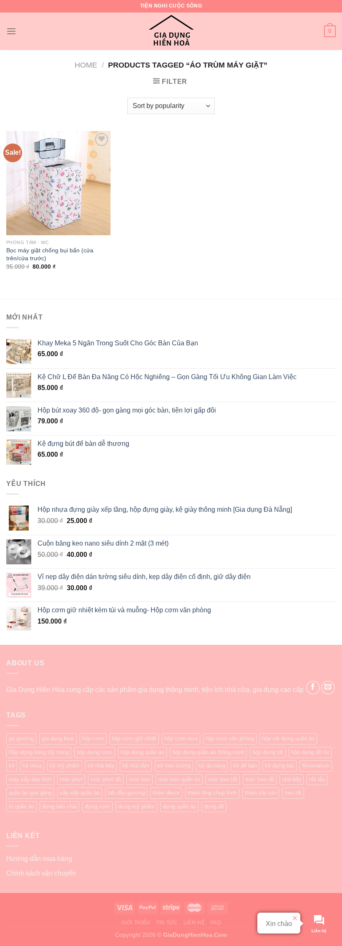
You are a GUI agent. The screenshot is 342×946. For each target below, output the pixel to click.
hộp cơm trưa (181, 738)
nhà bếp (291, 779)
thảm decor (166, 793)
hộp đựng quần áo (142, 752)
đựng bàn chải (59, 806)
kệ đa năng (212, 765)
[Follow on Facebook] (313, 687)
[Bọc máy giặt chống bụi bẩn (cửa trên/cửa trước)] (58, 183)
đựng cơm (97, 806)
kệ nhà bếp (101, 765)
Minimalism (315, 765)
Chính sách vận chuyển (41, 873)
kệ (12, 765)
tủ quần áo (21, 806)
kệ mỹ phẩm (65, 765)
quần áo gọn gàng (30, 793)
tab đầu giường (126, 793)
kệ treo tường (174, 765)
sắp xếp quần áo (80, 793)
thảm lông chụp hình (212, 793)
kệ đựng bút (279, 765)
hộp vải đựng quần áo (288, 738)
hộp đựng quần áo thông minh (208, 752)
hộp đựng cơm (95, 752)
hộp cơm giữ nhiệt (134, 738)
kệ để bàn (245, 765)
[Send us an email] (328, 687)
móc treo (139, 779)
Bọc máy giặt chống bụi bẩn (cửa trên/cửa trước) (49, 254)
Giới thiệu (136, 923)
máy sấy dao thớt (30, 779)
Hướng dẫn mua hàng (39, 858)
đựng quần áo (179, 806)
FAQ (216, 923)
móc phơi (71, 779)
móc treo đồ (259, 779)
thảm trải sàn (261, 793)
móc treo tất (222, 779)
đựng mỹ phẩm (136, 806)
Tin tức (167, 923)
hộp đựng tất (267, 752)
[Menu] (11, 31)
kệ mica (32, 765)
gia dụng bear (58, 738)
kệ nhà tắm (135, 765)
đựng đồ (214, 806)
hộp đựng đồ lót (310, 752)
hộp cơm (93, 738)
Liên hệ (194, 923)
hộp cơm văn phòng (230, 738)
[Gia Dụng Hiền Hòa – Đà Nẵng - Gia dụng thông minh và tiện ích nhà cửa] (171, 31)
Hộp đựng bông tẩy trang (39, 752)
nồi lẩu (317, 779)
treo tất (293, 793)
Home (86, 64)
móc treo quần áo (179, 779)
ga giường (21, 738)
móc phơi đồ (106, 779)
